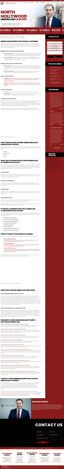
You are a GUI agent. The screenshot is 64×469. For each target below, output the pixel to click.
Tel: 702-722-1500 (57, 459)
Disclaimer (55, 467)
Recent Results (43, 2)
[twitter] (5, 466)
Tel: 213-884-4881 (7, 459)
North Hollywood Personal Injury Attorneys (55, 70)
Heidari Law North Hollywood (56, 67)
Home (20, 2)
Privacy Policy (39, 467)
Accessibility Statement (48, 467)
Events (34, 467)
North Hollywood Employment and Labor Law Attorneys (56, 82)
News (52, 2)
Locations (24, 2)
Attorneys (37, 2)
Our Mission (12, 467)
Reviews (30, 467)
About (3, 467)
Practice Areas (30, 2)
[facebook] (1, 466)
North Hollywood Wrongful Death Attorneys (55, 76)
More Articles (48, 171)
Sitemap (26, 467)
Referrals (17, 467)
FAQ (23, 467)
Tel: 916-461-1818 (32, 460)
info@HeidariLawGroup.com (7, 461)
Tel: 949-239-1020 (19, 460)
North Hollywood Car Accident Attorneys (54, 73)
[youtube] (8, 466)
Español (61, 2)
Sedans (5, 151)
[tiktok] (6, 466)
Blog (48, 2)
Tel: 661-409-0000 (44, 459)
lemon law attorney (29, 102)
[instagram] (2, 466)
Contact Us (61, 0)
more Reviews (56, 147)
